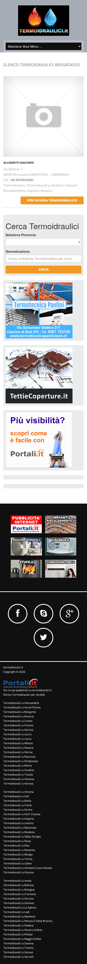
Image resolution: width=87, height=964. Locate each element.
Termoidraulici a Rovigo (18, 854)
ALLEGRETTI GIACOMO (18, 163)
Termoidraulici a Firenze (18, 725)
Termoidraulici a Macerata (19, 827)
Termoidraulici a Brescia (18, 716)
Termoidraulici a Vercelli (18, 957)
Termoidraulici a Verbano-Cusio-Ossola (27, 868)
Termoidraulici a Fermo (17, 810)
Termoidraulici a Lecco (17, 734)
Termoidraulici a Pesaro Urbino (22, 930)
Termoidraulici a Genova (18, 903)
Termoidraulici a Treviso (18, 948)
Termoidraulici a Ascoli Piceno (22, 707)
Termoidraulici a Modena (19, 832)
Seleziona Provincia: (21, 235)
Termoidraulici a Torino (17, 859)
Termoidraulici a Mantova (19, 916)
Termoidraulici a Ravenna (19, 850)
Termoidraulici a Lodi (16, 912)
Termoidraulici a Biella (17, 801)
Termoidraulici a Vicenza (18, 872)
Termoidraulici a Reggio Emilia (22, 939)
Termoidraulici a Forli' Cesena (21, 814)
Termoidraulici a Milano (18, 743)
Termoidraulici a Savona (18, 943)
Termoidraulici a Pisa (16, 845)
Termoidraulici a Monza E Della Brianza (27, 921)
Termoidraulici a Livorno (18, 823)
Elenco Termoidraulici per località (24, 695)
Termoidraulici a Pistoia (18, 934)
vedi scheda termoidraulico (52, 200)
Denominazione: (18, 251)
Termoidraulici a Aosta (17, 881)
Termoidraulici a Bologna (19, 889)
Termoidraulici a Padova (18, 925)
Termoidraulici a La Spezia (19, 907)
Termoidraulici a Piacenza (19, 757)
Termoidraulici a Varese (18, 952)
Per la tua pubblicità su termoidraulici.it (27, 690)
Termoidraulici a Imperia (18, 819)
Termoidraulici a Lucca (17, 739)
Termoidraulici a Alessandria (21, 703)
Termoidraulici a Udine (17, 863)
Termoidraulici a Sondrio (18, 770)
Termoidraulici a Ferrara (18, 898)
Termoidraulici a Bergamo (19, 712)
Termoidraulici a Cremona (19, 894)
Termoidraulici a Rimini (17, 765)
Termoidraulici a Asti (16, 796)
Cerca (44, 269)
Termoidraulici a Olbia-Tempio (22, 836)
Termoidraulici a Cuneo (17, 721)
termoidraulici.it (13, 667)
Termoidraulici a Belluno (18, 885)
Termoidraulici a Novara (18, 748)
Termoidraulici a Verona (18, 783)
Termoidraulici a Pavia (17, 841)
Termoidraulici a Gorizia (18, 730)
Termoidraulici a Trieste (18, 774)
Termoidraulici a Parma (18, 752)
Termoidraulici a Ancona (18, 792)
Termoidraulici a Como (17, 805)
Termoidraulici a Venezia (18, 779)
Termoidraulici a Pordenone (20, 761)
